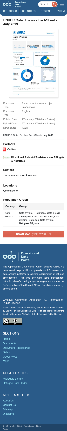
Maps (6, 361)
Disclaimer (9, 413)
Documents (9, 343)
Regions (46, 11)
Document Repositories (16, 348)
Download (33, 234)
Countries (28, 11)
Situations (10, 11)
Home (6, 339)
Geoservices (10, 356)
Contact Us (9, 405)
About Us (8, 400)
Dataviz (7, 352)
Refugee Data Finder (15, 383)
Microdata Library (13, 378)
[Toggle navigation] (62, 4)
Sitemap (8, 409)
